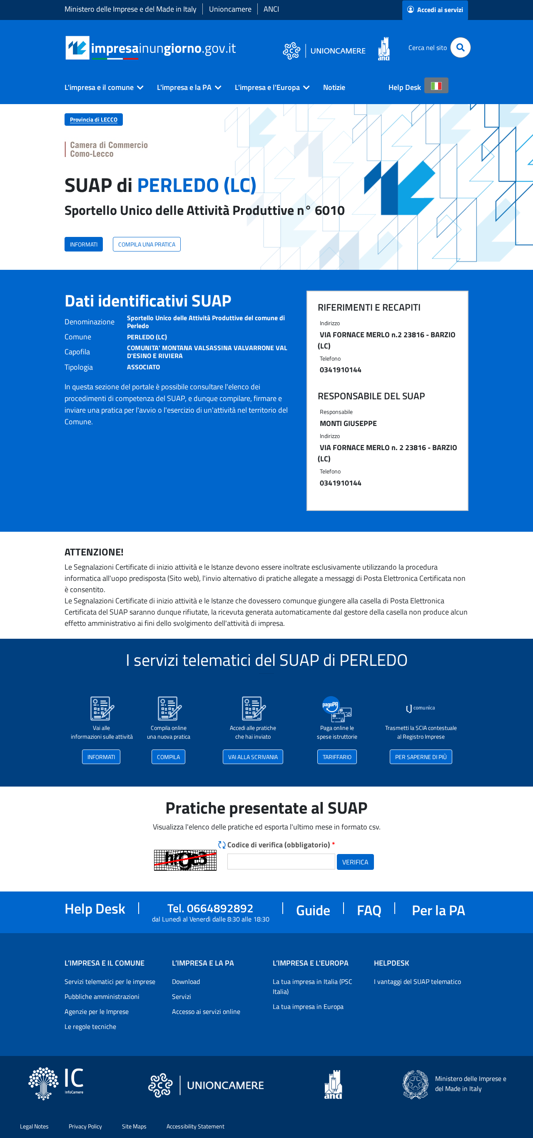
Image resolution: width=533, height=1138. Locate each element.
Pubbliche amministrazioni (102, 996)
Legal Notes (34, 1126)
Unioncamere (230, 9)
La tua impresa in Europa (308, 1006)
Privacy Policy (85, 1126)
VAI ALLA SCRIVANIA (253, 756)
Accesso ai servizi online (206, 1011)
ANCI (271, 9)
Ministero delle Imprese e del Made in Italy (131, 9)
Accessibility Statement (195, 1126)
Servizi (181, 996)
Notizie (334, 87)
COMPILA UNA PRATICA (146, 244)
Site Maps (134, 1126)
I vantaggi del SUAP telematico (417, 981)
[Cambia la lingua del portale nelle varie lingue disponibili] (436, 85)
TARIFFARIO (337, 756)
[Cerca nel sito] (460, 47)
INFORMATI (83, 244)
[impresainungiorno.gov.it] (239, 48)
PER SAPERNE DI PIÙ (421, 756)
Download (186, 981)
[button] (101, 87)
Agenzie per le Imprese (97, 1011)
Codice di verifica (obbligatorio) (281, 844)
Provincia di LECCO (93, 119)
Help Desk (405, 87)
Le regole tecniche (90, 1026)
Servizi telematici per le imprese (110, 981)
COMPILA (168, 756)
